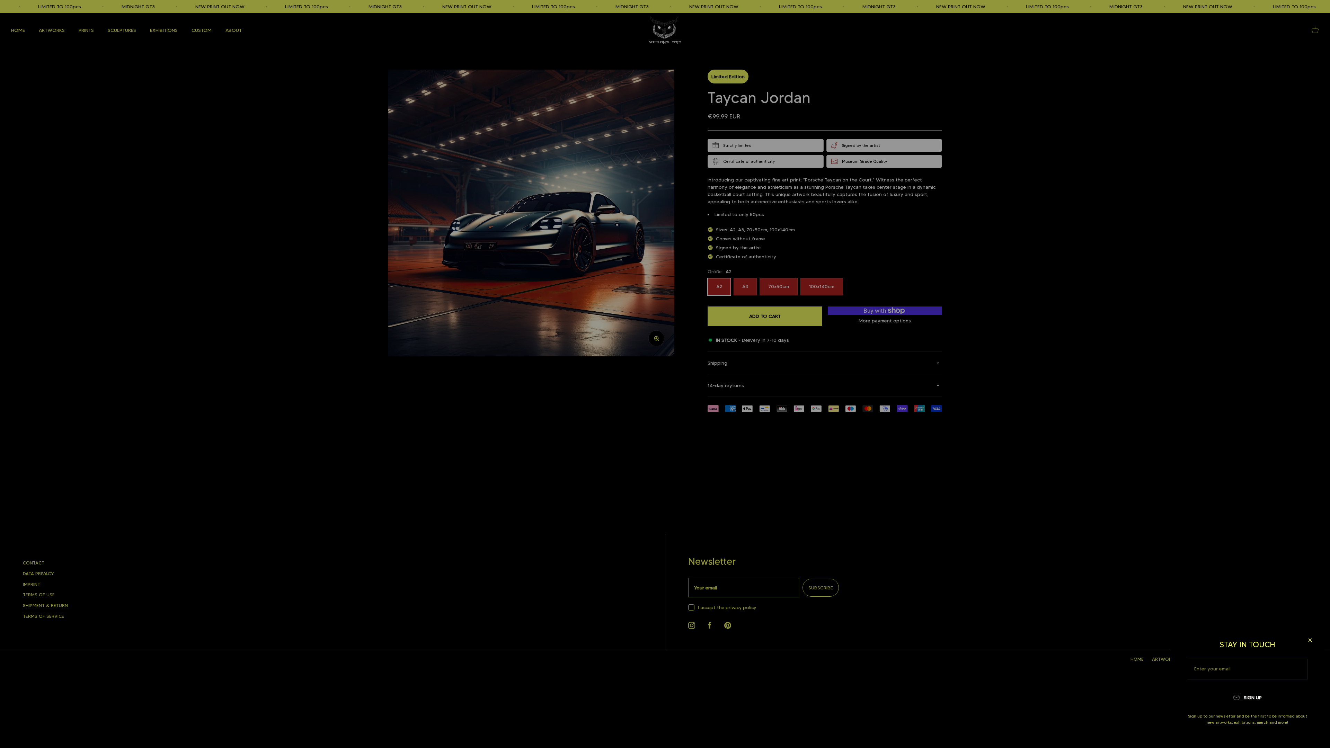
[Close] (1310, 640)
